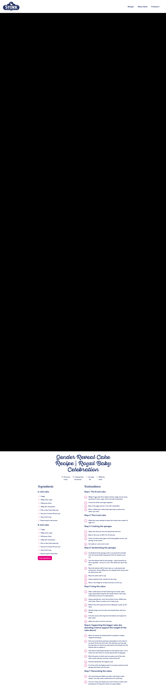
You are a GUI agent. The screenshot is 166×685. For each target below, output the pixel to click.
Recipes (131, 7)
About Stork (143, 7)
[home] (11, 2)
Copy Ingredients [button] (45, 558)
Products (155, 7)
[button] (159, 6)
